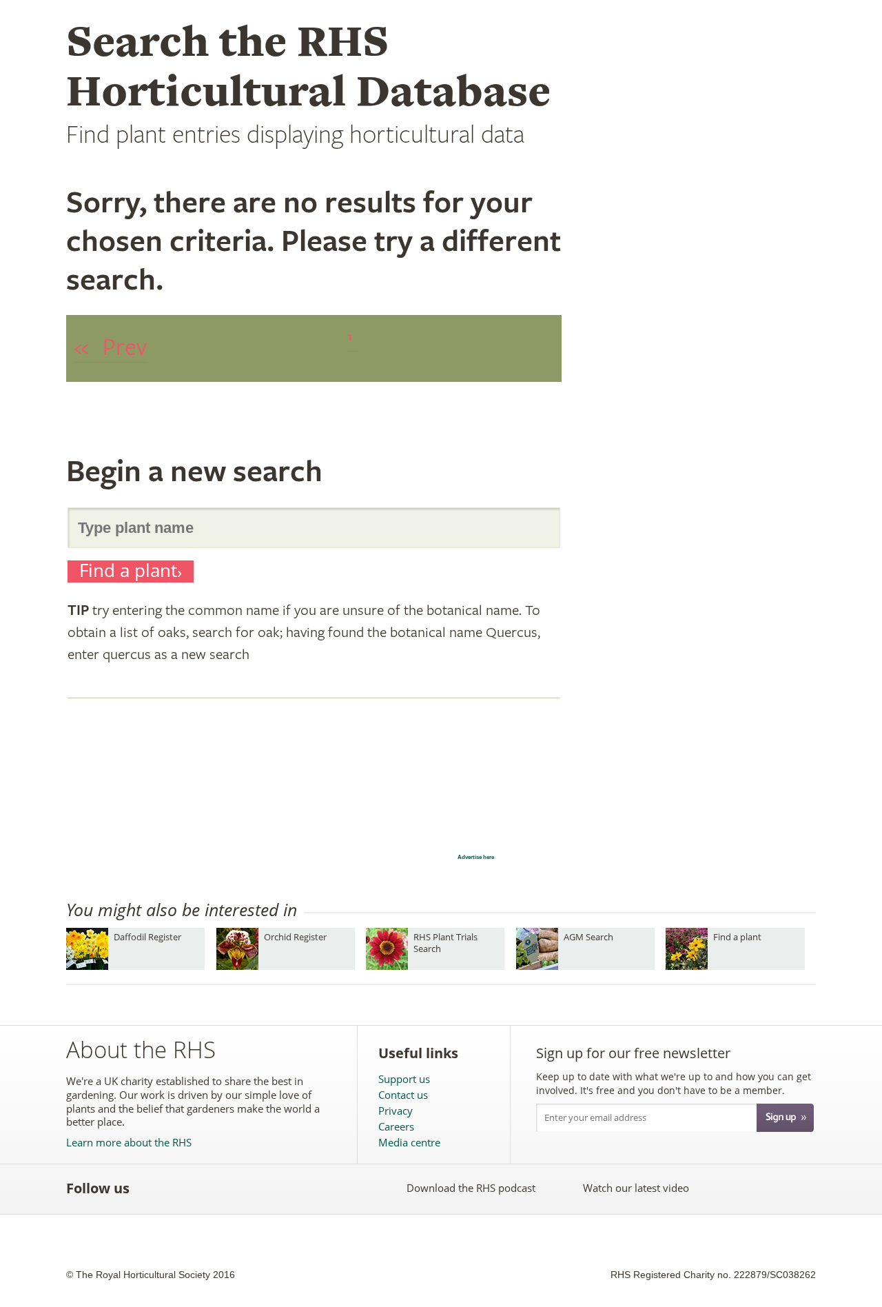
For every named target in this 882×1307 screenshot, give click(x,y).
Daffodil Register (147, 937)
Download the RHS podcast (471, 1188)
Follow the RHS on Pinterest (243, 1187)
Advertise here (476, 857)
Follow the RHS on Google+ (273, 1187)
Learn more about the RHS (129, 1142)
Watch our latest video (636, 1188)
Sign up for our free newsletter (633, 1053)
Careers (396, 1126)
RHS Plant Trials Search (445, 943)
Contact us (403, 1095)
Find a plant (128, 571)
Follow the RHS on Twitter (182, 1187)
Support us (404, 1079)
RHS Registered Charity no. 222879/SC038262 (713, 1274)
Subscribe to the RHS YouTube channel (212, 1187)
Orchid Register (295, 937)
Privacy (395, 1110)
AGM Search (588, 937)
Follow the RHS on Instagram (303, 1187)
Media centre (409, 1142)
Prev (110, 348)
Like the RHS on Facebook (152, 1187)
